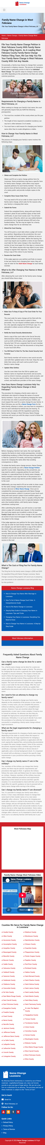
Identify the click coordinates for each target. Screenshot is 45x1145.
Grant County (7, 1016)
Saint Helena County (32, 984)
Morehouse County (31, 936)
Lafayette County (9, 1044)
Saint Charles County (32, 980)
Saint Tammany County (33, 1004)
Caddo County (8, 964)
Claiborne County (9, 984)
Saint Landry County (32, 992)
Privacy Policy (8, 1126)
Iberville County (8, 1024)
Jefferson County (9, 1032)
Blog (4, 1133)
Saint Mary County (31, 1000)
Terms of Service (9, 1129)
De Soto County (8, 992)
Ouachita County (30, 948)
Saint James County (32, 988)
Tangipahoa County (31, 1015)
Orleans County (30, 944)
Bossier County (8, 960)
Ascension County (9, 940)
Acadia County (8, 932)
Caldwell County (8, 972)
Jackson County (8, 1028)
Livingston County (9, 1056)
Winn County (29, 1059)
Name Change (12, 35)
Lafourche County (9, 1048)
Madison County (30, 932)
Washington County (31, 1039)
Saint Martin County (32, 996)
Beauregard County (9, 952)
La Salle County (8, 1040)
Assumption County (10, 944)
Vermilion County (31, 1031)
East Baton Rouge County (12, 996)
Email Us (8, 1100)
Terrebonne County (31, 1023)
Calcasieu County (9, 968)
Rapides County (30, 960)
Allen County (7, 936)
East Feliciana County (10, 1004)
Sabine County (30, 972)
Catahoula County (9, 980)
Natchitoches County (32, 940)
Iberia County (7, 1020)
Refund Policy (8, 1122)
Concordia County (9, 988)
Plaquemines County (32, 952)
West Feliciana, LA (11, 1104)
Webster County (30, 1043)
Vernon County (30, 1035)
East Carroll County (9, 1000)
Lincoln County (8, 1052)
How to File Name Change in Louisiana (19, 607)
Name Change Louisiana (25, 1140)
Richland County (30, 968)
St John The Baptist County (32, 1009)
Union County (29, 1027)
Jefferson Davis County (11, 1036)
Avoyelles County (9, 948)
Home (4, 35)
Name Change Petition (32, 468)
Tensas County (30, 1019)
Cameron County (9, 976)
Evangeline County (9, 1008)
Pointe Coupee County (32, 956)
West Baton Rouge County (34, 1047)
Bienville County (8, 956)
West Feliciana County (32, 1055)
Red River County (31, 964)
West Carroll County (32, 1051)
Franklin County (8, 1012)
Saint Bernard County (32, 976)
